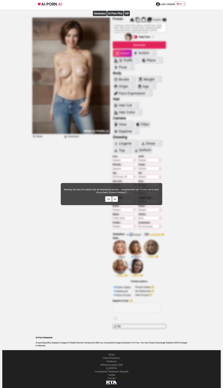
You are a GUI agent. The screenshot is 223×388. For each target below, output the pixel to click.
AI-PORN (51, 4)
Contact (111, 378)
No (115, 199)
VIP (127, 13)
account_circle (158, 4)
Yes (108, 199)
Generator (100, 13)
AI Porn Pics (115, 13)
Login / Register (167, 4)
